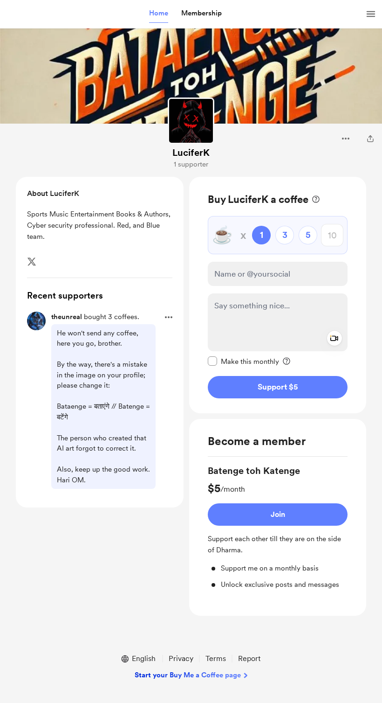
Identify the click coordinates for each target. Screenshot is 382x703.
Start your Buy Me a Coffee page (188, 675)
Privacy (181, 658)
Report (249, 658)
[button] (158, 13)
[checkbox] (243, 361)
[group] (278, 527)
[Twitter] (31, 261)
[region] (277, 295)
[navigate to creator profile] (191, 120)
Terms (215, 658)
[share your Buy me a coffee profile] (370, 138)
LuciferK (191, 152)
